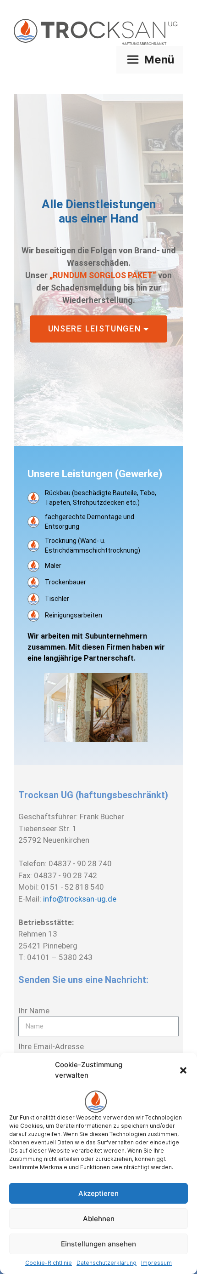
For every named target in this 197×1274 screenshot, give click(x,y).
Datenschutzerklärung (107, 1262)
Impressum (156, 1262)
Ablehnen (99, 1218)
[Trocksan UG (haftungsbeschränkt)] (98, 32)
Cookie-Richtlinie (48, 1262)
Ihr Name (33, 1010)
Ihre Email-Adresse (51, 1046)
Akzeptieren (98, 1193)
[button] (183, 1070)
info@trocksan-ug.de (79, 898)
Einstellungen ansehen (98, 1244)
